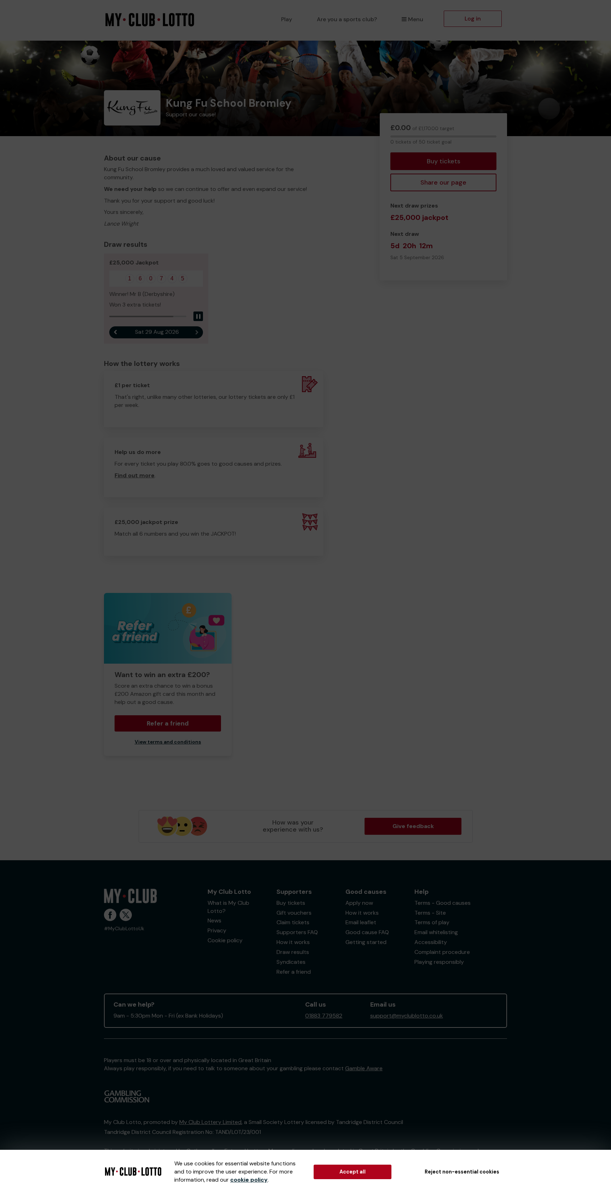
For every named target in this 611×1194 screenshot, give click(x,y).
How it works (293, 942)
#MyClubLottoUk (124, 929)
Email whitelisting (436, 932)
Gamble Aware (364, 1068)
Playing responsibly (439, 962)
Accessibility (430, 942)
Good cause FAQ (367, 932)
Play (286, 19)
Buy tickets (443, 161)
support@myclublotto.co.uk (406, 1015)
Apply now (359, 903)
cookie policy (249, 1179)
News (214, 920)
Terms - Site (430, 912)
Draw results (293, 952)
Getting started (365, 942)
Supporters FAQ (297, 932)
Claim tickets (293, 922)
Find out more (135, 475)
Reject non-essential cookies (462, 1172)
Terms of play (431, 922)
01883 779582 (323, 1015)
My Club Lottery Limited (210, 1122)
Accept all (352, 1172)
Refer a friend (294, 971)
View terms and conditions (168, 742)
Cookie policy (225, 940)
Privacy (217, 930)
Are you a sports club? (347, 19)
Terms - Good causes (442, 903)
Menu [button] (415, 19)
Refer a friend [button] (168, 723)
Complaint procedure (442, 952)
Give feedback (413, 826)
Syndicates (291, 962)
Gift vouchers (294, 912)
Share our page (443, 182)
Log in (473, 18)
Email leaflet (360, 922)
